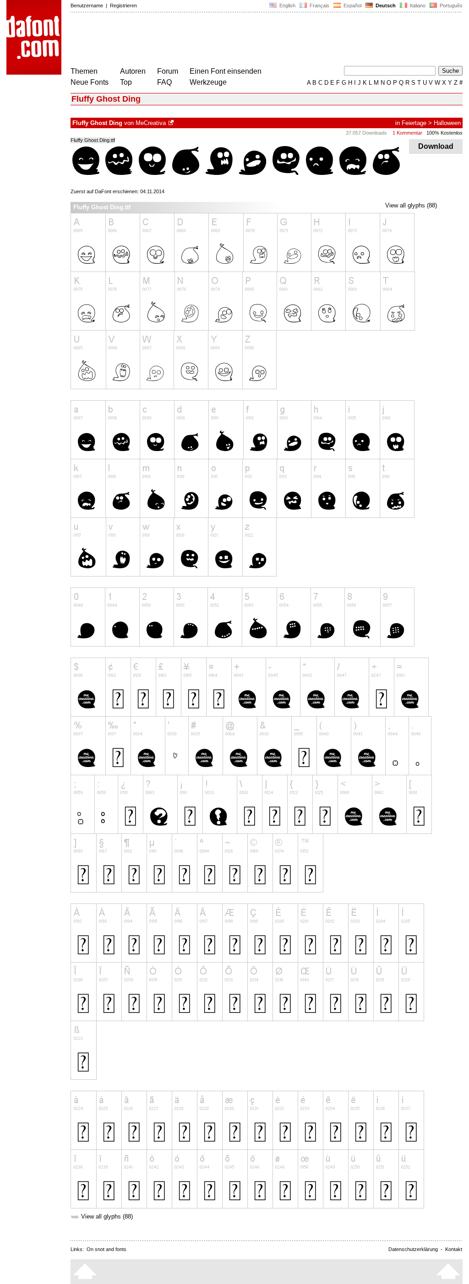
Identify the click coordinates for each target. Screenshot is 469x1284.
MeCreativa (151, 123)
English (287, 5)
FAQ (164, 82)
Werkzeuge (208, 82)
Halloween (447, 123)
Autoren (133, 71)
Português (450, 5)
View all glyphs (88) (411, 205)
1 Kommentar (407, 133)
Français (319, 5)
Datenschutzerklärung (413, 1249)
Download (436, 146)
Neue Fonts (90, 82)
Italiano (417, 5)
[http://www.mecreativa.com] (172, 123)
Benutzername (87, 5)
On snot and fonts (106, 1249)
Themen (84, 71)
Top (126, 82)
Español (352, 5)
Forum (167, 71)
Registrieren (123, 5)
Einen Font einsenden (226, 71)
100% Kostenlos (444, 133)
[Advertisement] (237, 40)
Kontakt (453, 1249)
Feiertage (414, 123)
